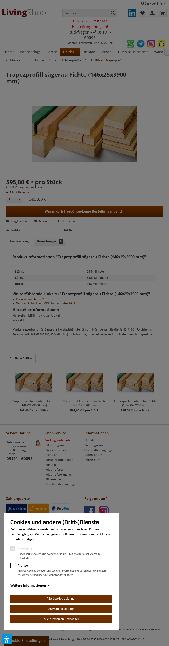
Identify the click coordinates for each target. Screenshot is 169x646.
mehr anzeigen (24, 539)
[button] (7, 639)
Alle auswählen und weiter (61, 619)
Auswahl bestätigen (61, 609)
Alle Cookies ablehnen (61, 598)
